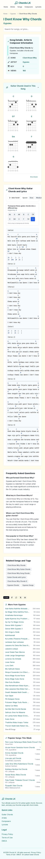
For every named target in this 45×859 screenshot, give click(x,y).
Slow (31, 198)
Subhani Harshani (11, 766)
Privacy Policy (7, 834)
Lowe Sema (9, 662)
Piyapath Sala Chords (13, 785)
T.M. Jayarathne (10, 750)
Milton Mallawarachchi (12, 788)
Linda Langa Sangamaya (14, 655)
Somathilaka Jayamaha (13, 760)
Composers (29, 7)
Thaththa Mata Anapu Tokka (16, 722)
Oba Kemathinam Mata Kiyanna (17, 686)
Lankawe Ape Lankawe (14, 642)
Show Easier (34, 177)
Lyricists (38, 7)
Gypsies (13, 14)
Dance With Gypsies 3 (13, 629)
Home (6, 7)
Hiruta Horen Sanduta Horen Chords (20, 747)
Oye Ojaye (9, 696)
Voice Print (9, 744)
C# (33, 214)
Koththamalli (10, 635)
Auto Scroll (15, 198)
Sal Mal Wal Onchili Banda (15, 709)
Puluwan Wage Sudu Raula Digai (17, 702)
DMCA (4, 841)
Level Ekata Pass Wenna (15, 652)
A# (19, 214)
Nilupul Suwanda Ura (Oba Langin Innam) (17, 672)
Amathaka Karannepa (13, 615)
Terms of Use (7, 838)
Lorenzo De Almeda (13, 659)
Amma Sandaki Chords (14, 753)
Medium (39, 198)
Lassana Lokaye (11, 649)
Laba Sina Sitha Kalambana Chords (19, 764)
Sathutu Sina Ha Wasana (15, 712)
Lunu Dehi (9, 665)
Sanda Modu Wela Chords (15, 775)
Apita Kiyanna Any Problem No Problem (17, 619)
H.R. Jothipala (9, 771)
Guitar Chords (7, 814)
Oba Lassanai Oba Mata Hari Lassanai (17, 689)
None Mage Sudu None (14, 679)
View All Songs (10, 729)
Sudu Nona (9, 719)
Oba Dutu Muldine (12, 682)
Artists (12, 7)
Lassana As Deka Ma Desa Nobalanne (17, 645)
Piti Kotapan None (12, 699)
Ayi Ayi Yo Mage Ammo (14, 622)
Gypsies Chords (13, 585)
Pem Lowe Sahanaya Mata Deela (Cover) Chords (24, 742)
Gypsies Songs (27, 585)
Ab (10, 214)
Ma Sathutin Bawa (12, 669)
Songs (19, 7)
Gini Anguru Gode (12, 632)
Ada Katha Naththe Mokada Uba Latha (17, 609)
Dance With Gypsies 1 (13, 625)
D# (14, 219)
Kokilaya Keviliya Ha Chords (16, 769)
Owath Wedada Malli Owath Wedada (17, 692)
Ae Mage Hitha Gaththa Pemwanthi (17, 612)
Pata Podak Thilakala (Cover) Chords (20, 780)
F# (28, 219)
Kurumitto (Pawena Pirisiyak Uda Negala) (17, 639)
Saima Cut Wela (11, 706)
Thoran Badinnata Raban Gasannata (17, 726)
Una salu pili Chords (13, 758)
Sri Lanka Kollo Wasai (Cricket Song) (17, 716)
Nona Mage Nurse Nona (15, 676)
